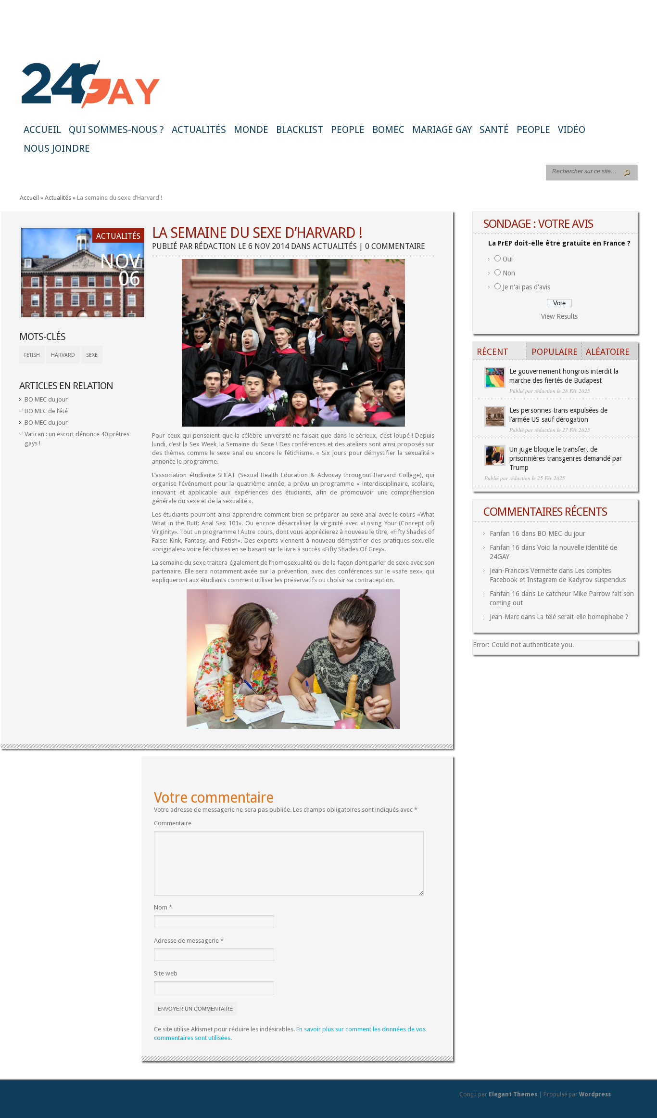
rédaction (215, 246)
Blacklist (299, 129)
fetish (32, 355)
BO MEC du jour (46, 399)
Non (509, 273)
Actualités (199, 129)
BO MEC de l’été (46, 411)
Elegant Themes (513, 1094)
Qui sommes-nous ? (116, 129)
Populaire (554, 352)
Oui (508, 259)
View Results (559, 316)
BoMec (388, 129)
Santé (494, 129)
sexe (92, 355)
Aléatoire (608, 352)
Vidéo (571, 129)
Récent (492, 352)
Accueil (42, 129)
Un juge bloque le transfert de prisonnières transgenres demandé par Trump (565, 458)
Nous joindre (57, 148)
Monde (251, 129)
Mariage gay (442, 129)
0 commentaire (395, 246)
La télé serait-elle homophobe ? (583, 617)
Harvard (63, 355)
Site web (165, 973)
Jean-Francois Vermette (523, 570)
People (348, 129)
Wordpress (595, 1094)
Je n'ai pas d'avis (526, 287)
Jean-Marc (504, 617)
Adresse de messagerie (189, 940)
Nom (163, 907)
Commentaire (172, 823)
